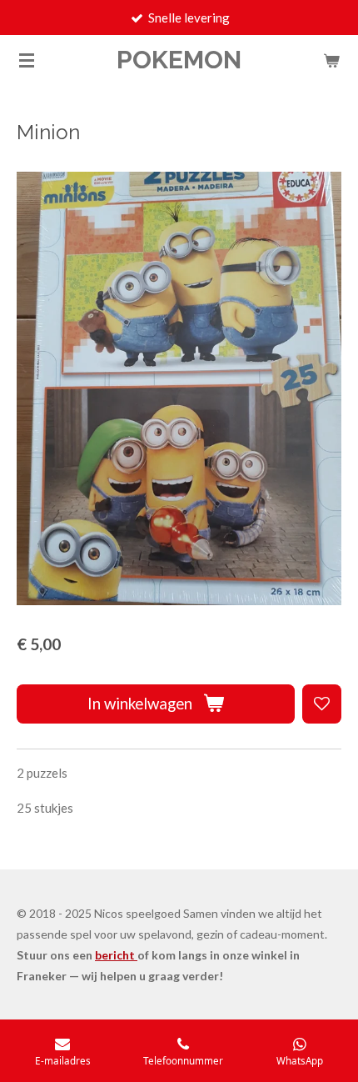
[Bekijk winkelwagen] (331, 60)
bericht (116, 955)
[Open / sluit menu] (26, 60)
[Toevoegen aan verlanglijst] (321, 704)
